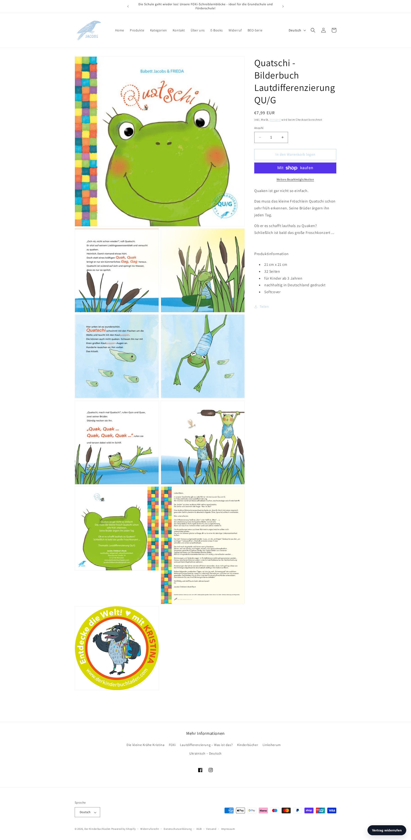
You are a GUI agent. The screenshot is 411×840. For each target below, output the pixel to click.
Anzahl (258, 128)
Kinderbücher (247, 745)
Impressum (228, 828)
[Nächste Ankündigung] (283, 6)
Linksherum (272, 745)
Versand (275, 119)
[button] (313, 30)
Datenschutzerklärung (178, 828)
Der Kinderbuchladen (97, 829)
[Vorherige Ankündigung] (128, 6)
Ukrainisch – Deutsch (205, 753)
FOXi (172, 745)
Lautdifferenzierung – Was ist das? (206, 745)
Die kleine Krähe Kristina (145, 745)
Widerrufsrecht (149, 828)
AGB (198, 828)
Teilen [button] (264, 306)
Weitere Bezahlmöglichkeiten (295, 179)
